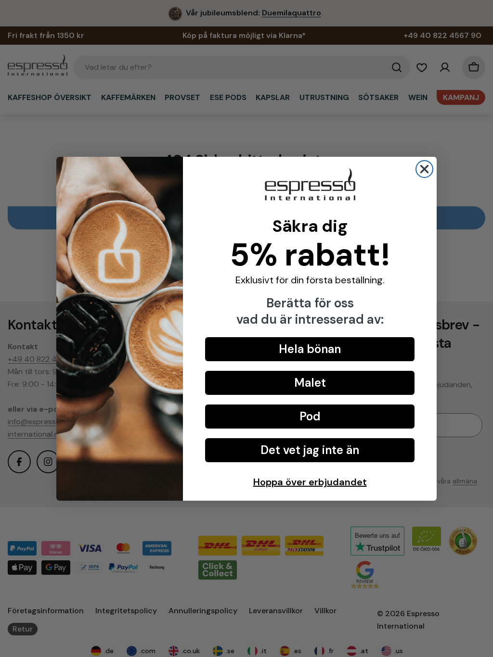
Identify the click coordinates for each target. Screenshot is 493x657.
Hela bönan (310, 348)
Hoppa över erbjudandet (310, 482)
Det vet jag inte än (309, 449)
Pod (310, 416)
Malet (310, 382)
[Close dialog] (424, 169)
